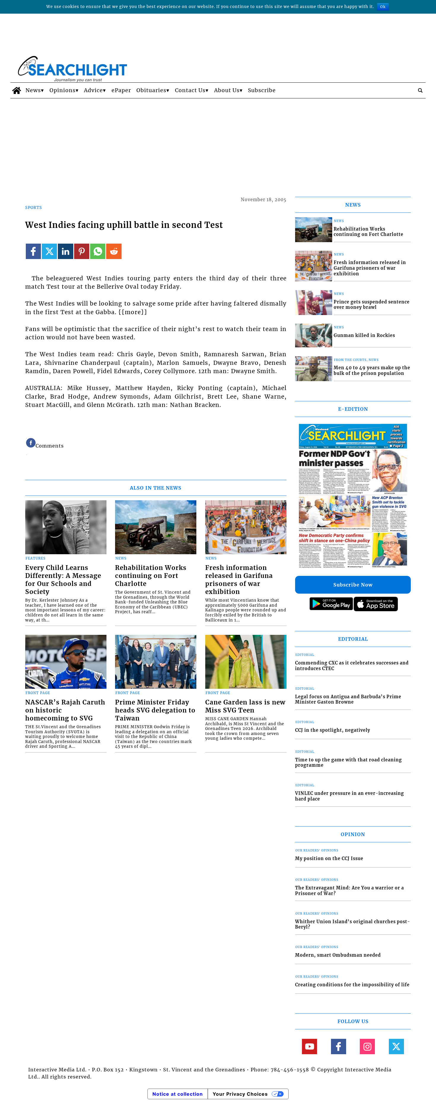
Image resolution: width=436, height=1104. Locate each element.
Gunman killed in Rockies (364, 335)
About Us (227, 90)
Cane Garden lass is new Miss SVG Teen (245, 706)
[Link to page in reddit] (113, 251)
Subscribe (262, 90)
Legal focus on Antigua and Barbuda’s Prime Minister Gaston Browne (348, 699)
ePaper (121, 90)
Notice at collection (177, 1094)
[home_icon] (16, 90)
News (33, 90)
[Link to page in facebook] (33, 251)
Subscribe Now (353, 585)
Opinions (63, 90)
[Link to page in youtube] (309, 1046)
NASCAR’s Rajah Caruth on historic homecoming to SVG (65, 710)
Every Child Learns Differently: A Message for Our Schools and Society (63, 580)
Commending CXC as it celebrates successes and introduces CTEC (352, 665)
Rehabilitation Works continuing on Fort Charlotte (151, 576)
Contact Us (190, 90)
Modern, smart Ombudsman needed (338, 955)
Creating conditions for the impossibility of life (352, 985)
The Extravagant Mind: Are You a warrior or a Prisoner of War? (349, 890)
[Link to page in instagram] (367, 1046)
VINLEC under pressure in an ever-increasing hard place (349, 796)
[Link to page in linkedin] (65, 251)
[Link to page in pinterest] (81, 251)
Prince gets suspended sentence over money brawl (372, 304)
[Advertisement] (218, 142)
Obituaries (151, 90)
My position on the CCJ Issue (329, 858)
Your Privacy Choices (240, 1094)
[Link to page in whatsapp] (97, 251)
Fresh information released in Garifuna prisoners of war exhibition (239, 580)
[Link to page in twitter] (49, 251)
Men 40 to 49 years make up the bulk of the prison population (372, 370)
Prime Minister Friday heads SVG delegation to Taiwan (155, 710)
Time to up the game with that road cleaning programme (348, 762)
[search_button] (420, 90)
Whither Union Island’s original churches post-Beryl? (352, 924)
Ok (383, 6)
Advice (93, 90)
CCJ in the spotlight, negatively (332, 730)
